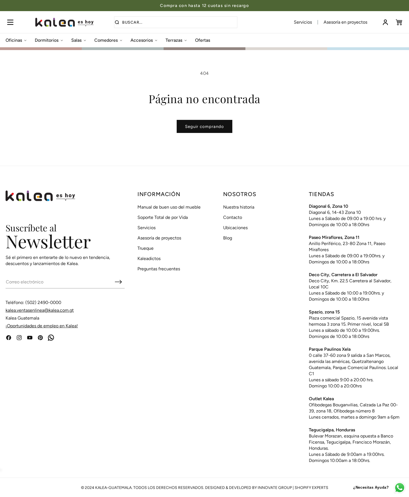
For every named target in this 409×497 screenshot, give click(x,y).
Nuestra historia (238, 207)
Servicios (303, 22)
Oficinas (14, 40)
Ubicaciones (235, 227)
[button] (10, 22)
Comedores (106, 40)
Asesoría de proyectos (159, 238)
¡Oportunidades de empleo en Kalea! (42, 325)
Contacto (232, 217)
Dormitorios (46, 40)
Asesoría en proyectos (345, 22)
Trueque (145, 248)
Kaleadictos (149, 258)
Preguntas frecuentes (158, 268)
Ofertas (202, 40)
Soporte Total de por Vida (162, 217)
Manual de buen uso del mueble (169, 207)
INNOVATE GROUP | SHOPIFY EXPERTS (293, 487)
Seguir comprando (204, 126)
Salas (76, 40)
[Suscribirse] (118, 282)
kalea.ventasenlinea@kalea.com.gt (40, 310)
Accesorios (141, 40)
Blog (227, 238)
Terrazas (174, 40)
